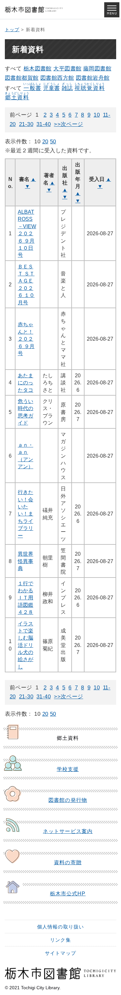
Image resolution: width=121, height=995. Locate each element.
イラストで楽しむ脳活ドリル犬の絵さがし (25, 645)
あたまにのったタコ (25, 382)
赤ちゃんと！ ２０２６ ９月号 (26, 338)
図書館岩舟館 (93, 78)
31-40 (43, 124)
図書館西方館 (57, 78)
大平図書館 (67, 69)
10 (97, 115)
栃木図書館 (38, 69)
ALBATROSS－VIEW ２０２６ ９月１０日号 (27, 233)
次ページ (72, 124)
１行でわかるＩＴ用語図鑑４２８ (25, 597)
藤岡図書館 (97, 69)
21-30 (26, 124)
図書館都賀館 (22, 78)
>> (57, 124)
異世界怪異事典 (25, 561)
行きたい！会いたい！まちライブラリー (25, 513)
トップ (12, 29)
